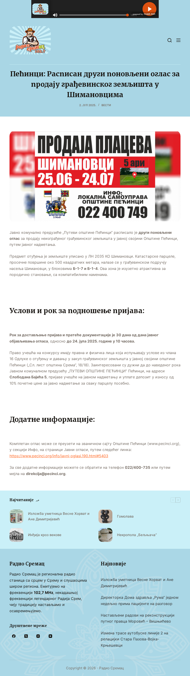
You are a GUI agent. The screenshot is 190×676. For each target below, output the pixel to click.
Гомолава (125, 516)
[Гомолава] (105, 516)
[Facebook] (14, 636)
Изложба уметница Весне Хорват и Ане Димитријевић (58, 516)
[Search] (170, 40)
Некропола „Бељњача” (137, 535)
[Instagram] (38, 636)
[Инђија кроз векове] (16, 535)
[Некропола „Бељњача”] (105, 535)
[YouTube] (50, 636)
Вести (106, 105)
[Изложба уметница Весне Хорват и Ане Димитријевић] (16, 516)
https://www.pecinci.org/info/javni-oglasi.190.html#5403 (59, 456)
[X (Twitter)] (26, 636)
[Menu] (178, 40)
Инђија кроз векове (44, 535)
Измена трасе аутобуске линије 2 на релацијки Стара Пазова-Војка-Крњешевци (134, 639)
